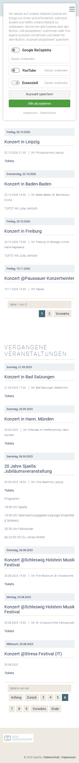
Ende (55, 709)
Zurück (32, 697)
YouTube (29, 70)
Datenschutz (51, 757)
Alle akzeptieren (39, 103)
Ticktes (9, 161)
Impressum (68, 757)
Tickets (9, 396)
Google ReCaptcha (36, 50)
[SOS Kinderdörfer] (18, 741)
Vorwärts (62, 314)
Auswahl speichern (39, 94)
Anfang (16, 697)
